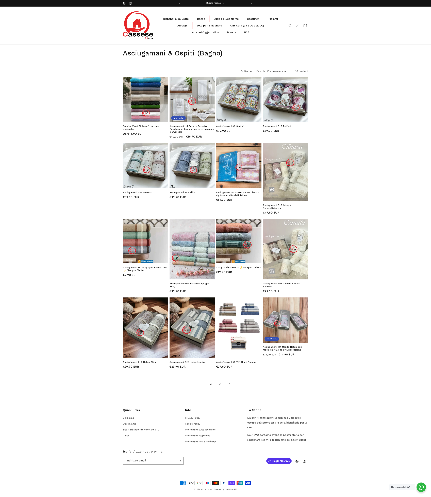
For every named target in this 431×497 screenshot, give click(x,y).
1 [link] (202, 383)
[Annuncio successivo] (251, 3)
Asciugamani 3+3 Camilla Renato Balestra (281, 285)
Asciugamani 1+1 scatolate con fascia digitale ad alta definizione (237, 194)
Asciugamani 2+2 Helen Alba (139, 362)
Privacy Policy (192, 417)
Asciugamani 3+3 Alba (182, 192)
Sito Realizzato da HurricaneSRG (141, 429)
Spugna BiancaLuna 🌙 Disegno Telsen (238, 267)
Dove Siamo (129, 423)
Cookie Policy (192, 423)
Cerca (126, 435)
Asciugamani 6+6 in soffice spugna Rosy (190, 285)
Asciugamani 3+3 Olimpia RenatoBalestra (277, 206)
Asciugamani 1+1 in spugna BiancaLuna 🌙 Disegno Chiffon (145, 269)
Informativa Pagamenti (197, 435)
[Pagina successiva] (229, 383)
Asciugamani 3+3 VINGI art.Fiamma (236, 362)
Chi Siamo (128, 417)
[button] (290, 25)
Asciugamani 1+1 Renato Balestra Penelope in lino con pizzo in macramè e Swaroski (192, 129)
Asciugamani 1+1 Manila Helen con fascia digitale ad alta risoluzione (282, 348)
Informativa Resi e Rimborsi (200, 441)
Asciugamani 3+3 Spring (230, 126)
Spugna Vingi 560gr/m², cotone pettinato (141, 127)
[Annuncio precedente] (179, 3)
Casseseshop (207, 489)
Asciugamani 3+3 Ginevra (137, 192)
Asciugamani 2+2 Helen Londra (187, 362)
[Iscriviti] (179, 461)
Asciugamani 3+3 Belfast (277, 126)
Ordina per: (247, 71)
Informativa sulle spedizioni (200, 429)
